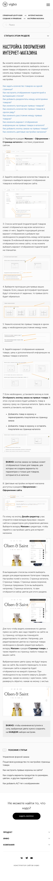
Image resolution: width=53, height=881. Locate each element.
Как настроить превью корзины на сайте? (23, 770)
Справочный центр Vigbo (12, 15)
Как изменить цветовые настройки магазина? (24, 132)
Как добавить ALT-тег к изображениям (21, 783)
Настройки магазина (35, 18)
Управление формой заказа (16, 757)
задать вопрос (26, 816)
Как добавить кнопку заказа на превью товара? (25, 129)
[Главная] (10, 6)
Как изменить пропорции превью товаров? (23, 106)
